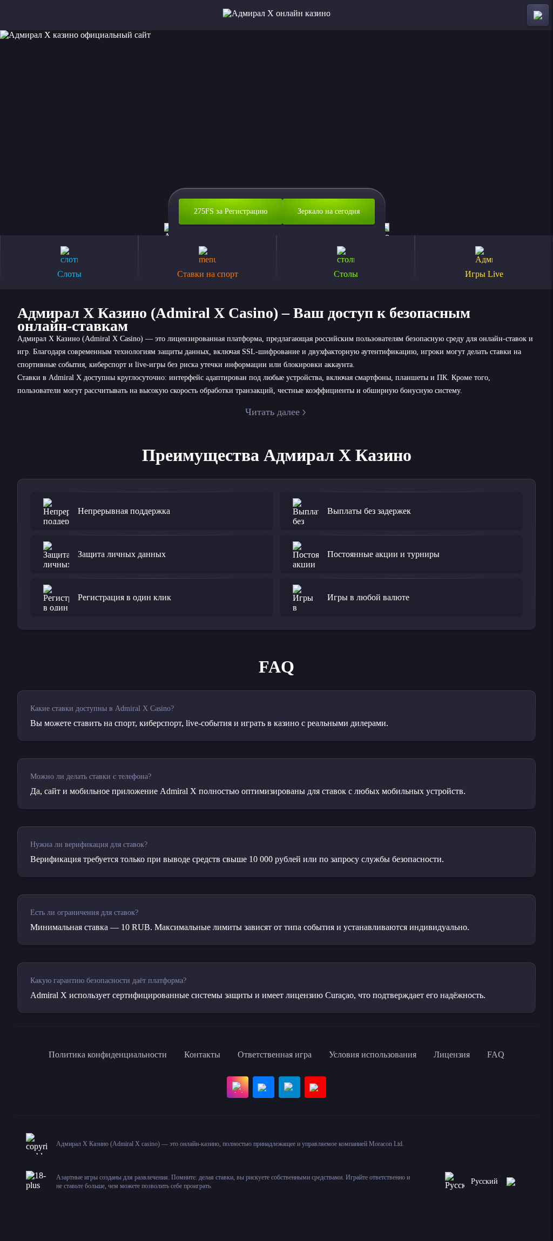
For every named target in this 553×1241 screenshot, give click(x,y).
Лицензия (452, 1054)
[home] (277, 15)
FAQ (495, 1054)
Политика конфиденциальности (108, 1054)
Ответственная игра (275, 1054)
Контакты (202, 1054)
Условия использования (372, 1054)
